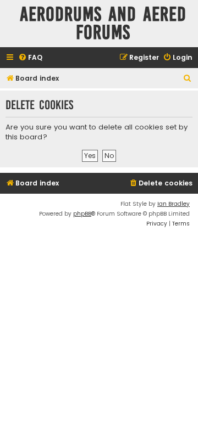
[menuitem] (30, 57)
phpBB (82, 214)
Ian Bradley (173, 204)
